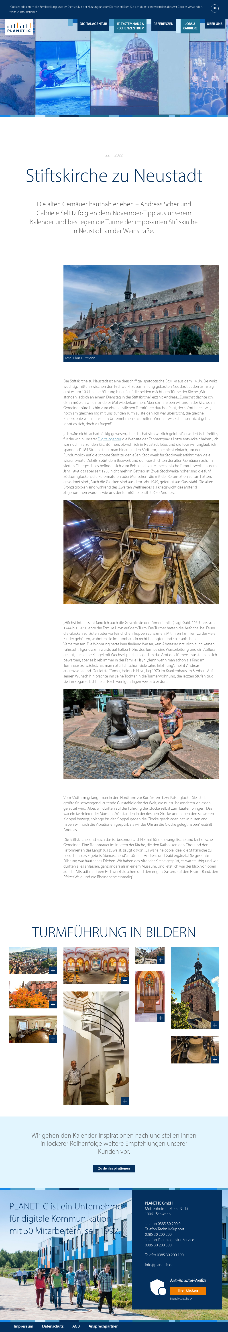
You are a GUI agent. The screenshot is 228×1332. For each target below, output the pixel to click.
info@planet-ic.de (159, 1265)
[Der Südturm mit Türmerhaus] (195, 988)
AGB (76, 1327)
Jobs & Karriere (190, 26)
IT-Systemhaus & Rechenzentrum (130, 26)
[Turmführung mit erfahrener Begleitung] (96, 1048)
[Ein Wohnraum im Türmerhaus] (33, 1029)
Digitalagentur (93, 24)
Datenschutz (52, 1327)
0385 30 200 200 (158, 1235)
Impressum (23, 1327)
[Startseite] (19, 27)
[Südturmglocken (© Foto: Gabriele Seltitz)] (195, 1049)
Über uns (214, 24)
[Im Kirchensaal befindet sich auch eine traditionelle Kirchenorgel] (150, 996)
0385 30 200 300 (158, 1246)
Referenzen (163, 24)
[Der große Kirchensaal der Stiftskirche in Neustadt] (96, 966)
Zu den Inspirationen (114, 1168)
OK (215, 8)
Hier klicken (188, 1291)
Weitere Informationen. (23, 12)
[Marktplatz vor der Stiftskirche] (150, 955)
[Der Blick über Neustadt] (33, 960)
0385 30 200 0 (169, 1224)
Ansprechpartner (103, 1327)
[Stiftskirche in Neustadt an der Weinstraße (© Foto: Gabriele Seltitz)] (33, 994)
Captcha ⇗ (181, 1298)
